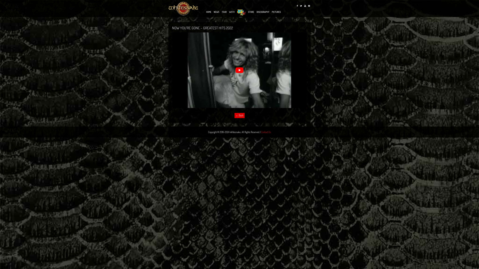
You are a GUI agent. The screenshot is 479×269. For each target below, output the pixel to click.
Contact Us (266, 132)
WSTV (232, 12)
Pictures (276, 12)
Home (208, 12)
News (216, 12)
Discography (263, 12)
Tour (224, 12)
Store (251, 12)
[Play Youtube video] (239, 70)
